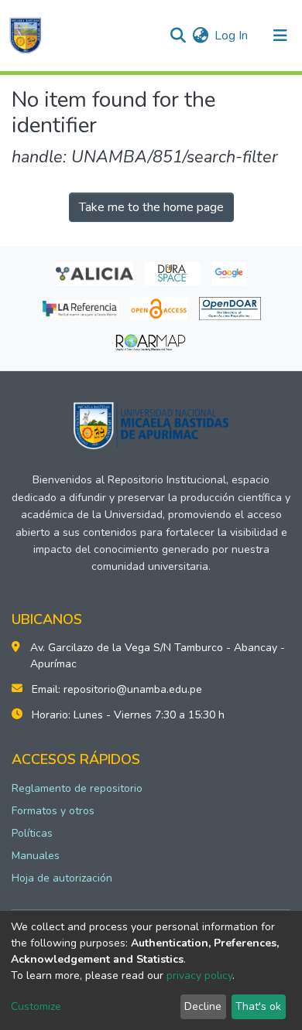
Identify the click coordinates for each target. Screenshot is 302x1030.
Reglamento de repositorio (77, 788)
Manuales (36, 855)
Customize (36, 1006)
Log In (231, 35)
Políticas (32, 833)
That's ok (258, 1006)
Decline (202, 1006)
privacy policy (199, 975)
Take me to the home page (151, 207)
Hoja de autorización (62, 878)
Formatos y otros (53, 810)
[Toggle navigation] (280, 35)
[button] (200, 35)
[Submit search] (177, 35)
